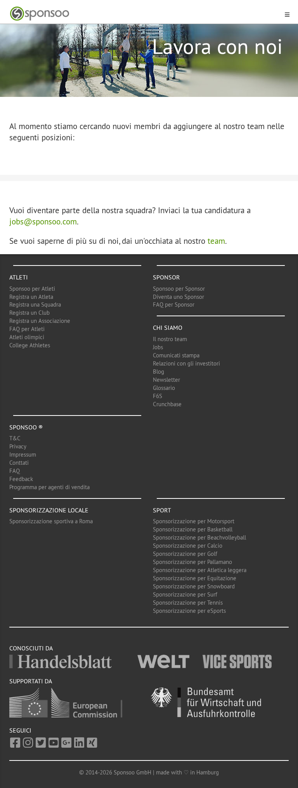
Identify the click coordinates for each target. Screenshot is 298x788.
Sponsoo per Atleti (32, 288)
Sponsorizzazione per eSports (189, 610)
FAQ (14, 470)
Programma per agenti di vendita (49, 487)
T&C (15, 438)
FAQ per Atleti (27, 329)
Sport (162, 510)
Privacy (17, 446)
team (216, 241)
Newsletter (166, 379)
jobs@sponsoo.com (43, 221)
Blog (158, 371)
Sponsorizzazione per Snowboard (194, 586)
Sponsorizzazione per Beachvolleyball (199, 537)
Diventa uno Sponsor (178, 296)
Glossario (164, 387)
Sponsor (166, 277)
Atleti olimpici (26, 337)
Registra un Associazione (39, 320)
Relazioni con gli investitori (186, 363)
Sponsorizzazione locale (48, 510)
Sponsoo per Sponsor (179, 288)
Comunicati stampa (176, 355)
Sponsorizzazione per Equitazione (194, 578)
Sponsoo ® (26, 427)
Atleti (18, 277)
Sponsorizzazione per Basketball (192, 529)
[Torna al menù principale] (144, 13)
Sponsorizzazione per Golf (185, 553)
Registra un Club (29, 312)
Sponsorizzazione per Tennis (188, 602)
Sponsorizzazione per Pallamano (192, 562)
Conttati (19, 462)
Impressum (22, 454)
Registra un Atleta (31, 296)
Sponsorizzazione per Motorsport (193, 521)
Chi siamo (167, 327)
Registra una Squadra (35, 304)
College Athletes (29, 345)
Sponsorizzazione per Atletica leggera (199, 570)
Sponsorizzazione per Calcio (187, 545)
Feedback (21, 479)
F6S (157, 396)
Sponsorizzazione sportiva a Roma (51, 521)
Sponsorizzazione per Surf (185, 594)
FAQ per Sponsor (173, 304)
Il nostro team (170, 339)
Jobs (158, 347)
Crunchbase (167, 404)
